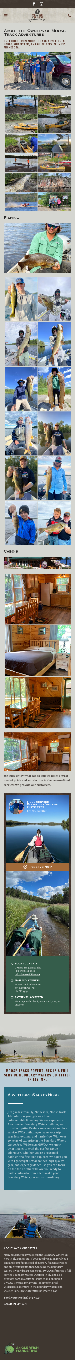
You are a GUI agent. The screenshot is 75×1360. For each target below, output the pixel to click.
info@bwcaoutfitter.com (27, 974)
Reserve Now (37, 866)
